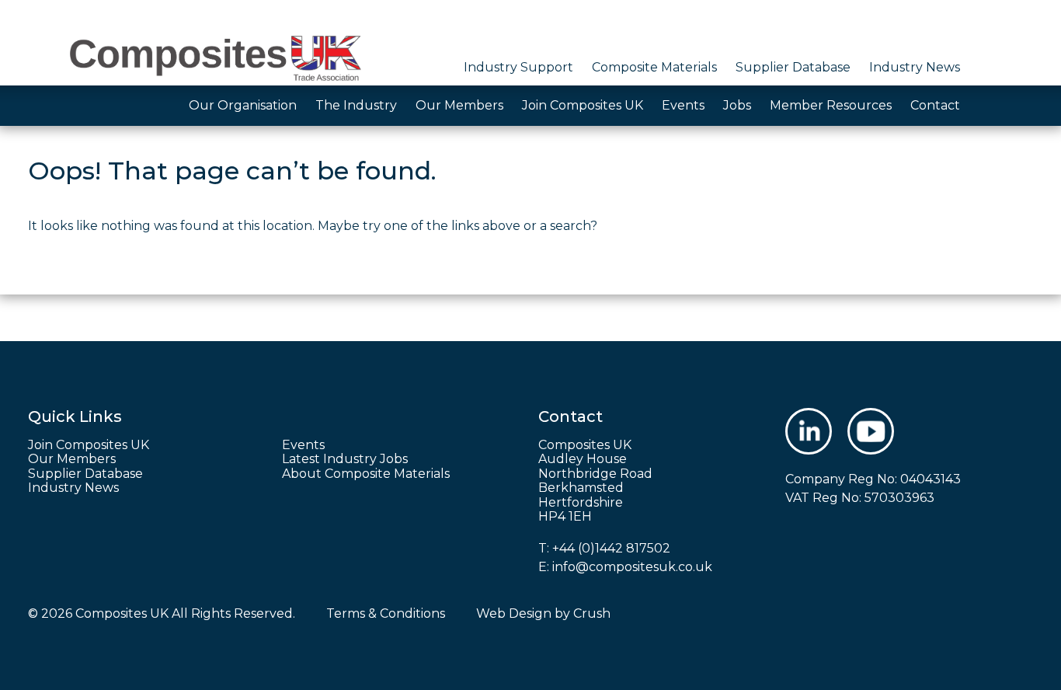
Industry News (914, 67)
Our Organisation (243, 105)
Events (683, 105)
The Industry (356, 105)
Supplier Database (793, 67)
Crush (592, 613)
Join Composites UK (582, 105)
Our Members (459, 105)
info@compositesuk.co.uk (632, 566)
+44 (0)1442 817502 (611, 548)
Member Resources (831, 105)
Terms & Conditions (385, 613)
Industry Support (518, 67)
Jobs (737, 105)
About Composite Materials (366, 474)
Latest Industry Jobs (345, 459)
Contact (935, 105)
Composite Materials (654, 67)
